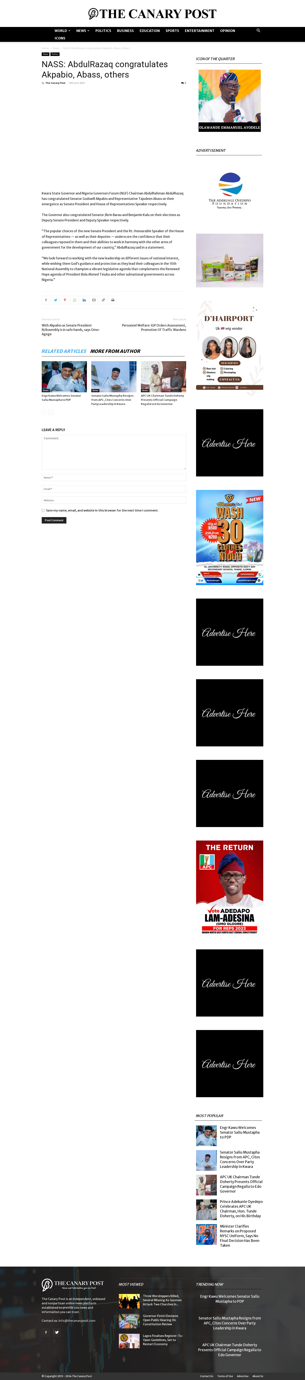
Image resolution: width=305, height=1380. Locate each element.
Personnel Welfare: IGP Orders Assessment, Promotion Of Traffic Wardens (154, 327)
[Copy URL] (103, 300)
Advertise (243, 1376)
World (61, 31)
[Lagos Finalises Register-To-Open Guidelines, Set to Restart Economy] (129, 1341)
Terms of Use (225, 1376)
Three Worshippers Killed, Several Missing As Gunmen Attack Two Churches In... (162, 1300)
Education (150, 31)
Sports (172, 31)
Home (45, 48)
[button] (258, 31)
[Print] (113, 300)
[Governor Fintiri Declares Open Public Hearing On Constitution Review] (129, 1321)
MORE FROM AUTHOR (115, 351)
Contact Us (206, 1376)
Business (125, 31)
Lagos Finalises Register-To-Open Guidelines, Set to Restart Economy (163, 1340)
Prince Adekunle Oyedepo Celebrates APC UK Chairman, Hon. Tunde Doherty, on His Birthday (241, 1208)
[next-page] (51, 412)
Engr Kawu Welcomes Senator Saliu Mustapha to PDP (240, 1132)
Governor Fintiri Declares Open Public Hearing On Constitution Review (160, 1320)
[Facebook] (46, 300)
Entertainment (199, 31)
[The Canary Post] (152, 14)
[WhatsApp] (74, 300)
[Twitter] (55, 300)
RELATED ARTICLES (64, 351)
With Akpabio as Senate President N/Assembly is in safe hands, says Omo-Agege (71, 329)
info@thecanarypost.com (77, 1321)
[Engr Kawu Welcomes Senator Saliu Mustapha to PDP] (64, 376)
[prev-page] (44, 412)
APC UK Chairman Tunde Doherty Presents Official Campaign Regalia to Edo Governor (162, 400)
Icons (60, 38)
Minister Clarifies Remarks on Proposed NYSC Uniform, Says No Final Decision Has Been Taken (239, 1236)
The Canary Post (55, 82)
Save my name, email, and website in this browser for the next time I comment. (102, 510)
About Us (258, 1376)
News (81, 31)
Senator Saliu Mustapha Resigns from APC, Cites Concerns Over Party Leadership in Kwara (112, 400)
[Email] (93, 300)
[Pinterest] (65, 300)
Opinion (227, 31)
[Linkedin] (84, 300)
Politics (103, 31)
